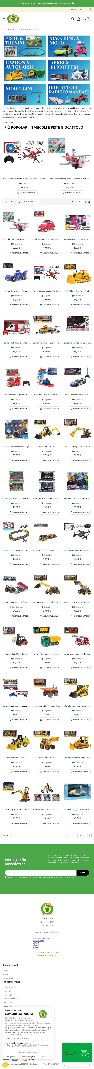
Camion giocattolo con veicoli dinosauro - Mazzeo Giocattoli (16, 498)
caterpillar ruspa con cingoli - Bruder (78, 757)
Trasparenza (7, 1006)
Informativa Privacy (10, 998)
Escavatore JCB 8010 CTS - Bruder (16, 809)
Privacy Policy (69, 877)
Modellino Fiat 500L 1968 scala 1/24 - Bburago (47, 239)
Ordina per (18, 202)
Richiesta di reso (9, 991)
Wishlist (5, 974)
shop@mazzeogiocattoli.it (49, 932)
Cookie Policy (7, 1002)
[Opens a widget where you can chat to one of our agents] (77, 1055)
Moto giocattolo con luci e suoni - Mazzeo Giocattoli (47, 498)
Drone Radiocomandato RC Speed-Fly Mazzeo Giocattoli (24, 178)
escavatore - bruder (47, 446)
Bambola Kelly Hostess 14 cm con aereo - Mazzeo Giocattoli (78, 239)
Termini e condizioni (10, 987)
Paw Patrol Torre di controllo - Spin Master (47, 394)
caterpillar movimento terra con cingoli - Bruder (78, 706)
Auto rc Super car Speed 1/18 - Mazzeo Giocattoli (78, 394)
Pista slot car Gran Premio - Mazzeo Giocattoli (16, 550)
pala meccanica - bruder (16, 757)
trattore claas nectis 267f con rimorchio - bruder (16, 602)
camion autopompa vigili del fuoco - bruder (78, 654)
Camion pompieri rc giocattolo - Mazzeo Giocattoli (16, 394)
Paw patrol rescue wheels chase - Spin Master (78, 498)
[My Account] (79, 19)
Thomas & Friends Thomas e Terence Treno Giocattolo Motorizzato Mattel (47, 550)
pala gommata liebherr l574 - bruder (78, 602)
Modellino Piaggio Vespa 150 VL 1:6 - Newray (78, 809)
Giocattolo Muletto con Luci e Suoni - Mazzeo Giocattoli (78, 343)
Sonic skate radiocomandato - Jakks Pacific (16, 446)
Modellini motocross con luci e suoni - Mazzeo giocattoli (47, 809)
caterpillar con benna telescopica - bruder (47, 602)
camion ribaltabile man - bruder (47, 654)
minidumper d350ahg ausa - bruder (47, 706)
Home (3, 29)
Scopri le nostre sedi (47, 954)
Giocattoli (12, 29)
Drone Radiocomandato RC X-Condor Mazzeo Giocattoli (78, 550)
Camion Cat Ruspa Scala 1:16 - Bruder (78, 446)
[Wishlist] (84, 19)
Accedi (5, 970)
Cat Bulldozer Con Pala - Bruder (77, 291)
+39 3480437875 (48, 922)
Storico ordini (7, 978)
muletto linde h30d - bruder (16, 654)
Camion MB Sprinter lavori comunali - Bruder (47, 343)
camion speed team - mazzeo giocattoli (16, 706)
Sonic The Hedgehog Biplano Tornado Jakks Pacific (69, 178)
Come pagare (7, 995)
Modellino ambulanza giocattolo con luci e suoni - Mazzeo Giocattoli (16, 343)
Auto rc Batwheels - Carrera (16, 291)
